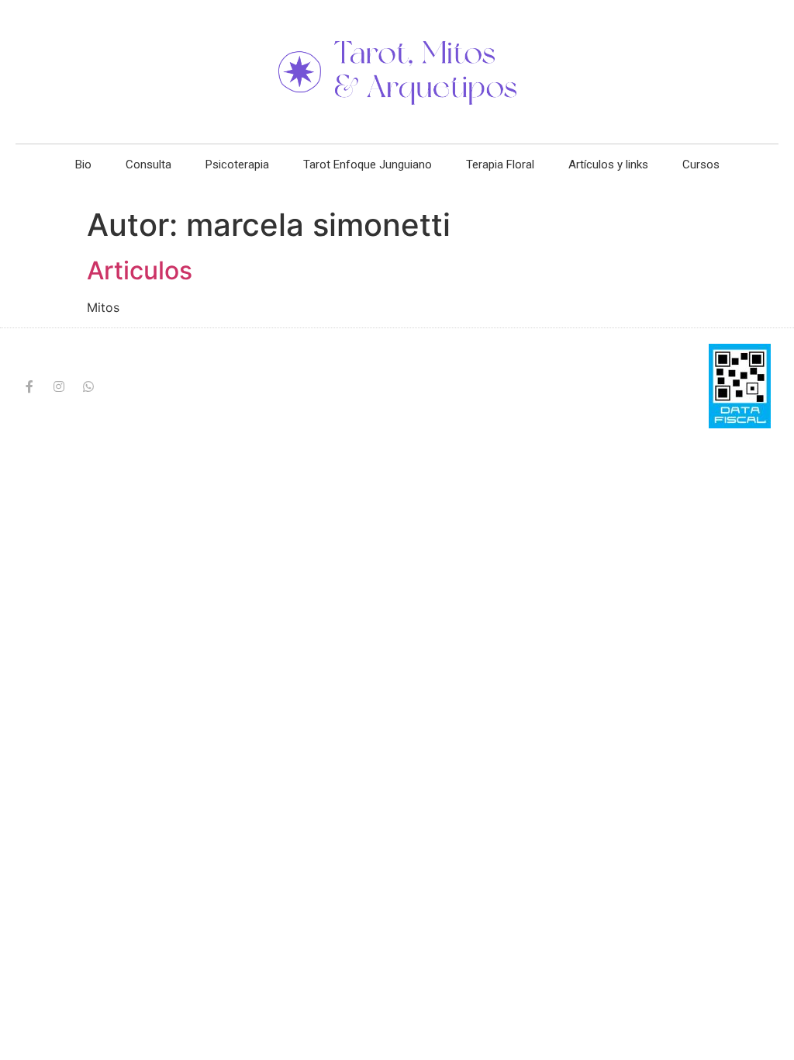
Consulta (148, 164)
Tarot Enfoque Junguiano (367, 164)
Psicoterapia (237, 164)
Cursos (701, 164)
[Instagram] (59, 386)
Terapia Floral (500, 164)
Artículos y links (608, 164)
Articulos (139, 270)
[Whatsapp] (88, 386)
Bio (83, 164)
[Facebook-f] (29, 386)
